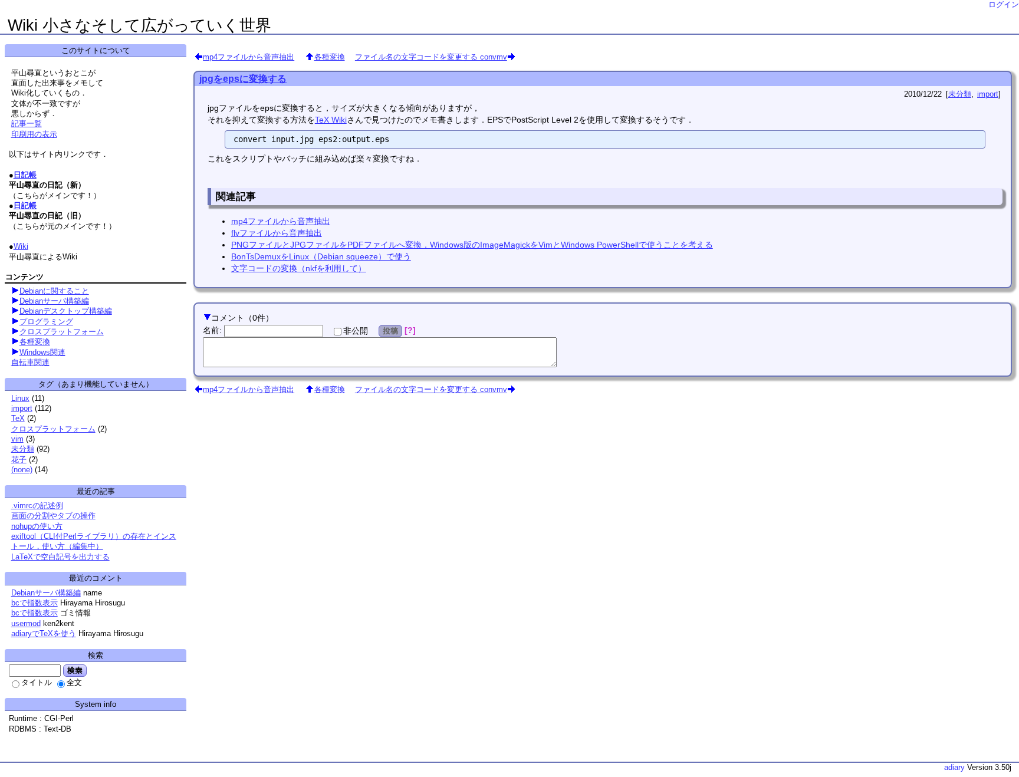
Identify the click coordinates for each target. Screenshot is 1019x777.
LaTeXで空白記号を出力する (60, 556)
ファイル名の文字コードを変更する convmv (431, 56)
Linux (20, 398)
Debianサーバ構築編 (54, 301)
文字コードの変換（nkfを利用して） (298, 268)
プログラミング (46, 321)
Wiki (21, 246)
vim (17, 438)
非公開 (355, 330)
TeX (18, 418)
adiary (954, 767)
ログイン (1003, 4)
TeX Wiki (331, 119)
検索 (75, 670)
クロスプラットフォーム (61, 331)
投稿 (390, 331)
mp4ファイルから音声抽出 (248, 56)
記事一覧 (26, 123)
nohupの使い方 (37, 526)
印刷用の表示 (34, 134)
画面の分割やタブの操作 (53, 515)
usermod (26, 623)
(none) (21, 469)
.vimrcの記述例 (37, 505)
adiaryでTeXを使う (43, 633)
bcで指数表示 (34, 602)
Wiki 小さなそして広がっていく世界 (139, 25)
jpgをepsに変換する (243, 79)
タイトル (36, 682)
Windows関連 (42, 352)
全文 (74, 682)
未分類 (959, 94)
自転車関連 (30, 362)
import (987, 94)
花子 (19, 459)
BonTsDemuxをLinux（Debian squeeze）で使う (321, 256)
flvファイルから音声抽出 (276, 233)
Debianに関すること (54, 291)
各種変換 (329, 56)
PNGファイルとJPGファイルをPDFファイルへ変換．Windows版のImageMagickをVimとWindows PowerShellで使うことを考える (472, 244)
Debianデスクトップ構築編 (65, 311)
